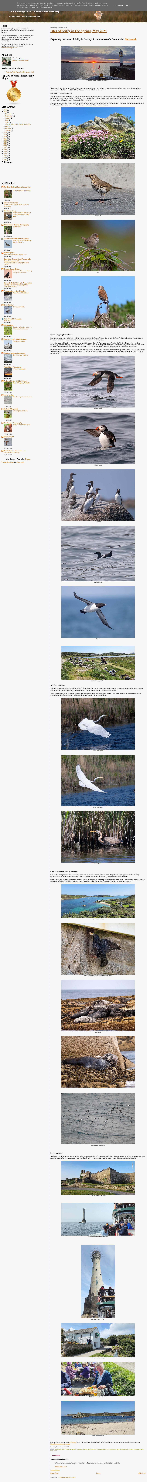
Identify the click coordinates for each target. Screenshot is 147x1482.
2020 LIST (7, 321)
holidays (85, 1449)
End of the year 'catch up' (20, 355)
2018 (5, 145)
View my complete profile (20, 60)
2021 (5, 139)
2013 (5, 155)
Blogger (27, 459)
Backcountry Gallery (11, 203)
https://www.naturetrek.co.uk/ (60, 1444)
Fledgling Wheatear (19, 341)
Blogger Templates (7, 462)
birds (59, 1449)
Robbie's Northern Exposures (14, 353)
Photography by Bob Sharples (14, 291)
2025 (5, 112)
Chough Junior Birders (12, 269)
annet (56, 1449)
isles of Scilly (95, 1449)
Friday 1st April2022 (10, 286)
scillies (123, 1449)
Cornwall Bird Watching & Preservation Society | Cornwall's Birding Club (18, 284)
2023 (5, 135)
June (6, 122)
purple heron (112, 1449)
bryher (63, 1449)
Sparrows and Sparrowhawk (21, 191)
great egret (73, 1449)
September (9, 116)
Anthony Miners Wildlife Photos (15, 381)
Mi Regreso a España (19, 369)
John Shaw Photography (12, 319)
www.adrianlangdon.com (9, 48)
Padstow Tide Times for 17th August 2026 (20, 72)
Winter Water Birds (18, 307)
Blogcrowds (20, 462)
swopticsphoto (9, 253)
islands (89, 1449)
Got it (128, 5)
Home (98, 1473)
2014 (5, 153)
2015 (5, 151)
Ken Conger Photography (13, 423)
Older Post (142, 1473)
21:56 (67, 1447)
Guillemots (79, 1449)
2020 (5, 141)
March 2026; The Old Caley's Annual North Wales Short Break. (22, 214)
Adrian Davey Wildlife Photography (16, 225)
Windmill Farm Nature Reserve (15, 451)
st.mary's (141, 1449)
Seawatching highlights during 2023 (15, 254)
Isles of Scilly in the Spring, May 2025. (18, 124)
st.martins (136, 1449)
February (8, 128)
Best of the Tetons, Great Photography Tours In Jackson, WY (17, 260)
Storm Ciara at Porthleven (21, 293)
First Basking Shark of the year (22, 397)
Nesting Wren (17, 227)
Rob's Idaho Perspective (12, 367)
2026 (5, 110)
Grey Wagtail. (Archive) (20, 411)
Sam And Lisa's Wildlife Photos (15, 339)
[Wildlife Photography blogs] (13, 105)
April (6, 126)
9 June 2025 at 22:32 (61, 1466)
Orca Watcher (8, 305)
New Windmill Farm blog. (12, 453)
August (7, 118)
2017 (5, 147)
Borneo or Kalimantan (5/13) (21, 425)
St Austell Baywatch (11, 409)
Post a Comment (55, 1470)
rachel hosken (9, 395)
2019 (5, 143)
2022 (5, 137)
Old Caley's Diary (10, 211)
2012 (5, 158)
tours (51, 1450)
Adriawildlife (8, 325)
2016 (5, 149)
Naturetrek (130, 39)
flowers (67, 1449)
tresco (55, 1450)
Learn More (118, 5)
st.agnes (130, 1449)
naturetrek (102, 1449)
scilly (126, 1449)
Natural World (9, 437)
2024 (5, 133)
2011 (5, 160)
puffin (106, 1449)
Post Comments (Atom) (67, 1477)
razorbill (119, 1449)
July (6, 120)
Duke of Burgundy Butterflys (21, 383)
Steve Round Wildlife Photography (16, 239)
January (8, 130)
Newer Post (54, 1473)
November (8, 114)
